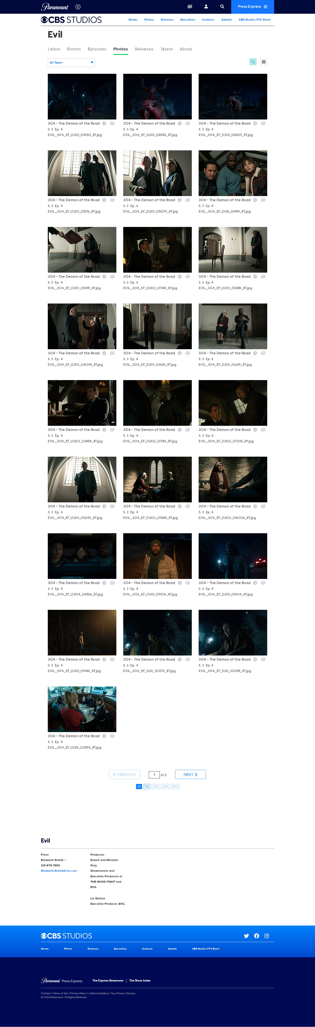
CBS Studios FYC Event (255, 19)
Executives (187, 19)
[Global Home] (55, 7)
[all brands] (78, 7)
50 (147, 786)
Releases (167, 19)
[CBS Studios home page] (142, 935)
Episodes (97, 49)
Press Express (250, 7)
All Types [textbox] (56, 62)
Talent (166, 49)
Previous (126, 774)
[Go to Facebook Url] (259, 935)
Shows (133, 19)
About (186, 49)
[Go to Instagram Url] (269, 935)
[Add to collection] (112, 122)
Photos (149, 19)
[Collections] (189, 7)
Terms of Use (60, 993)
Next (189, 774)
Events (74, 49)
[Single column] (263, 61)
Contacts (208, 19)
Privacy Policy (78, 993)
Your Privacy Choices (123, 993)
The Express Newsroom (108, 980)
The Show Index (139, 980)
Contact (46, 993)
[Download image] (104, 122)
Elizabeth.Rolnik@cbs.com (59, 871)
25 (139, 786)
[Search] (222, 7)
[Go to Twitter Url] (249, 935)
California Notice (99, 993)
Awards (226, 19)
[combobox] (71, 62)
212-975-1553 (50, 865)
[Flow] (253, 61)
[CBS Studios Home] (74, 20)
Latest (54, 49)
